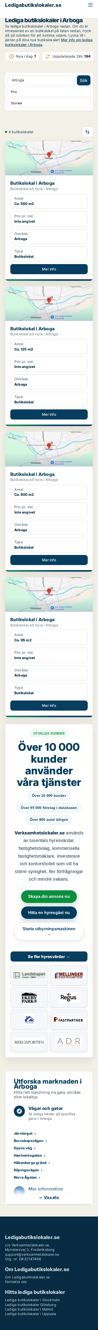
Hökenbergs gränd (30, 1162)
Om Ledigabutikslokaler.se (27, 1277)
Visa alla (51, 1197)
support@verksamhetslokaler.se (32, 1254)
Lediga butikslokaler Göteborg (30, 1304)
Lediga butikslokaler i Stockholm (32, 1300)
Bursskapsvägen (28, 1140)
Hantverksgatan (28, 1155)
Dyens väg (23, 1148)
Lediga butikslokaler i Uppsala (30, 1314)
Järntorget (23, 1133)
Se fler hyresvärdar (49, 956)
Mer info (49, 269)
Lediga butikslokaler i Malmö (29, 1309)
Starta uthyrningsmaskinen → (49, 931)
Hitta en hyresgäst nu (49, 913)
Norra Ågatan (25, 1177)
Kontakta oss (16, 1281)
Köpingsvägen (26, 1170)
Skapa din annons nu (49, 896)
